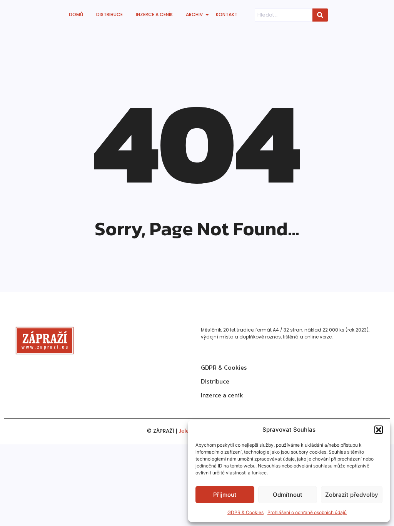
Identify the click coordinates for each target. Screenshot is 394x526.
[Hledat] (320, 15)
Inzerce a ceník (154, 14)
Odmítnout (287, 494)
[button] (378, 430)
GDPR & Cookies (245, 512)
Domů (76, 14)
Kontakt (226, 14)
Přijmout (225, 494)
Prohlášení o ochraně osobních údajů (307, 512)
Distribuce (109, 14)
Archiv (194, 14)
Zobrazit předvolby (351, 494)
